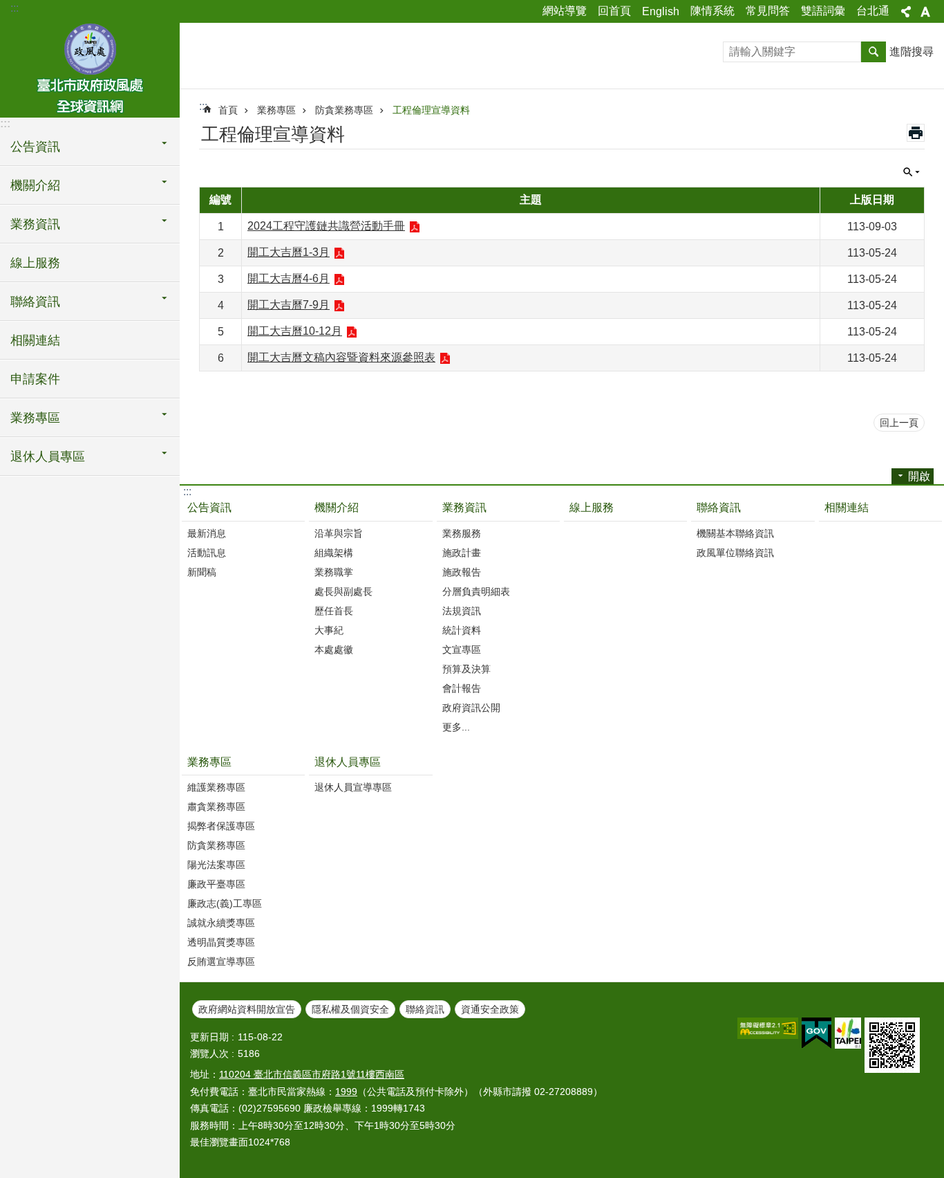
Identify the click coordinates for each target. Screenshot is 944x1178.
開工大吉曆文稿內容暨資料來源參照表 (341, 357)
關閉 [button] (906, 11)
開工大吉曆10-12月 (294, 331)
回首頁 (614, 11)
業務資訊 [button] (35, 224)
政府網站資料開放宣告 (246, 1009)
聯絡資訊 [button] (35, 302)
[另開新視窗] (767, 1028)
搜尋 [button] (873, 52)
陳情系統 (712, 11)
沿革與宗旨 (338, 533)
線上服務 (35, 263)
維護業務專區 (216, 787)
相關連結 (35, 340)
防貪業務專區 (344, 110)
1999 (346, 1091)
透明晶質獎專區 (221, 942)
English (660, 11)
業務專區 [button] (35, 418)
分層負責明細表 (476, 591)
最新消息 (206, 533)
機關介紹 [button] (35, 185)
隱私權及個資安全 (350, 1009)
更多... (456, 727)
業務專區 (276, 110)
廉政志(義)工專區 (224, 903)
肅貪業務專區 (216, 806)
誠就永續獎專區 (221, 922)
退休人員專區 (347, 762)
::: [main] (203, 106)
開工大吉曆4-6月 (288, 278)
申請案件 (35, 379)
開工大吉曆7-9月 (288, 305)
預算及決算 (466, 668)
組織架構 (333, 552)
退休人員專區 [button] (47, 456)
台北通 (872, 11)
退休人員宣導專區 (353, 787)
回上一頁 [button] (899, 422)
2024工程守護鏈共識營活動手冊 (326, 226)
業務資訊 (464, 507)
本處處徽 (333, 649)
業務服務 (461, 533)
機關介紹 (336, 507)
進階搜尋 (911, 51)
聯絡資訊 (719, 507)
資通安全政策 (490, 1009)
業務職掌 (333, 572)
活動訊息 (206, 552)
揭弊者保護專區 (221, 825)
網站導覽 (564, 11)
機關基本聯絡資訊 (735, 533)
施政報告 (461, 572)
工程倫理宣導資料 (431, 110)
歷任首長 (333, 610)
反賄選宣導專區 (221, 961)
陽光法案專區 (216, 864)
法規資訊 (461, 610)
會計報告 (461, 688)
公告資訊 (209, 507)
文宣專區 (461, 649)
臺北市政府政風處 (90, 69)
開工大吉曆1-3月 (288, 252)
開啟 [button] (919, 476)
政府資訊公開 (471, 707)
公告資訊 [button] (35, 147)
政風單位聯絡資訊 (735, 552)
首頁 (228, 110)
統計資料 (461, 630)
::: (14, 8)
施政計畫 (461, 552)
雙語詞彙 (823, 11)
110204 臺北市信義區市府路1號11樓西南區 (311, 1074)
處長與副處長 (343, 591)
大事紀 (328, 630)
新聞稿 (201, 572)
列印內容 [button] (916, 133)
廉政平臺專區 (216, 884)
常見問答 (768, 11)
